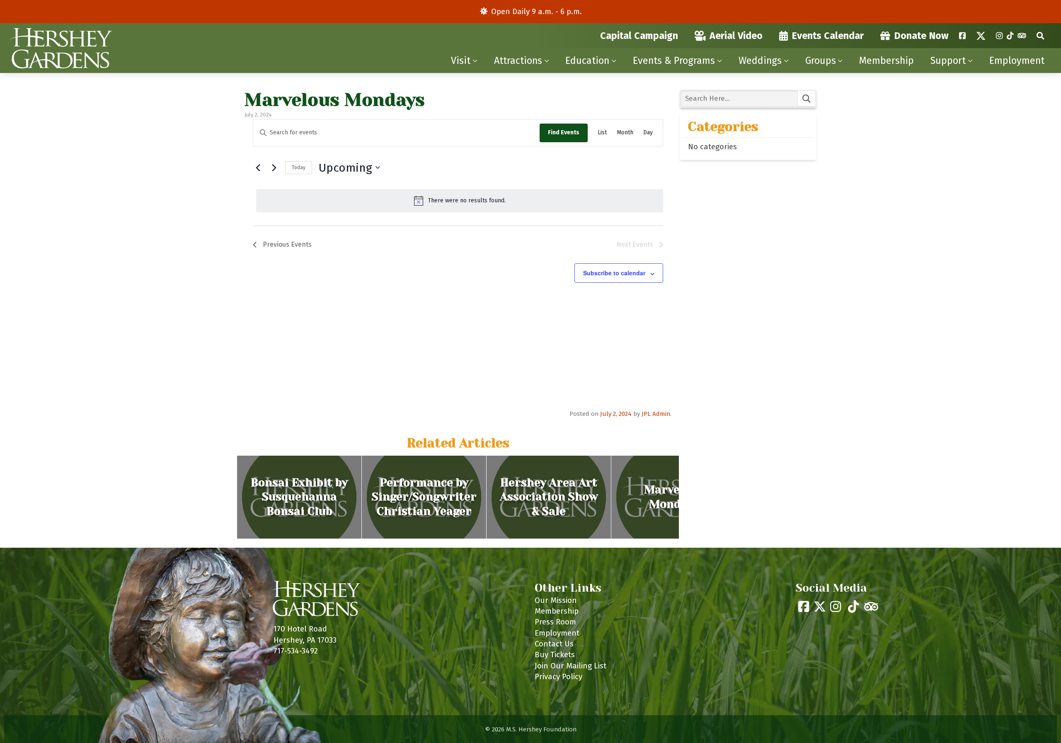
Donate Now (921, 35)
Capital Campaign (639, 35)
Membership (886, 60)
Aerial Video (736, 35)
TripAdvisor (1021, 35)
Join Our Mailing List (570, 665)
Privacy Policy (558, 676)
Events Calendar (828, 35)
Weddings (760, 60)
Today (298, 167)
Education (587, 60)
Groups (820, 60)
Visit (460, 60)
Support (948, 60)
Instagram (999, 35)
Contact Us (554, 643)
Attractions (518, 60)
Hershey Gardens (60, 48)
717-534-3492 (296, 651)
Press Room (555, 621)
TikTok (1010, 35)
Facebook (962, 35)
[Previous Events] (258, 167)
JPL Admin (656, 414)
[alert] (459, 200)
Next (687, 497)
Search (1040, 35)
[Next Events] (274, 167)
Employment (1016, 60)
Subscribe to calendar (614, 273)
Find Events (563, 132)
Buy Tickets (555, 654)
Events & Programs (674, 60)
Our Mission (556, 600)
